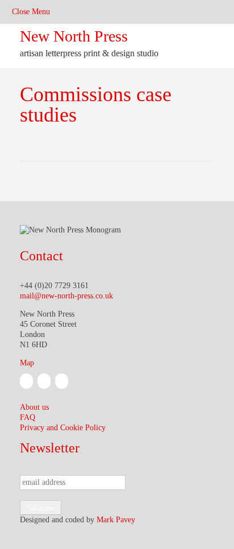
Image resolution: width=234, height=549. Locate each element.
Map (27, 363)
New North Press (74, 36)
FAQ (27, 417)
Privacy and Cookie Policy (63, 427)
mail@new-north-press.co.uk (66, 296)
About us (34, 407)
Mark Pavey (116, 519)
